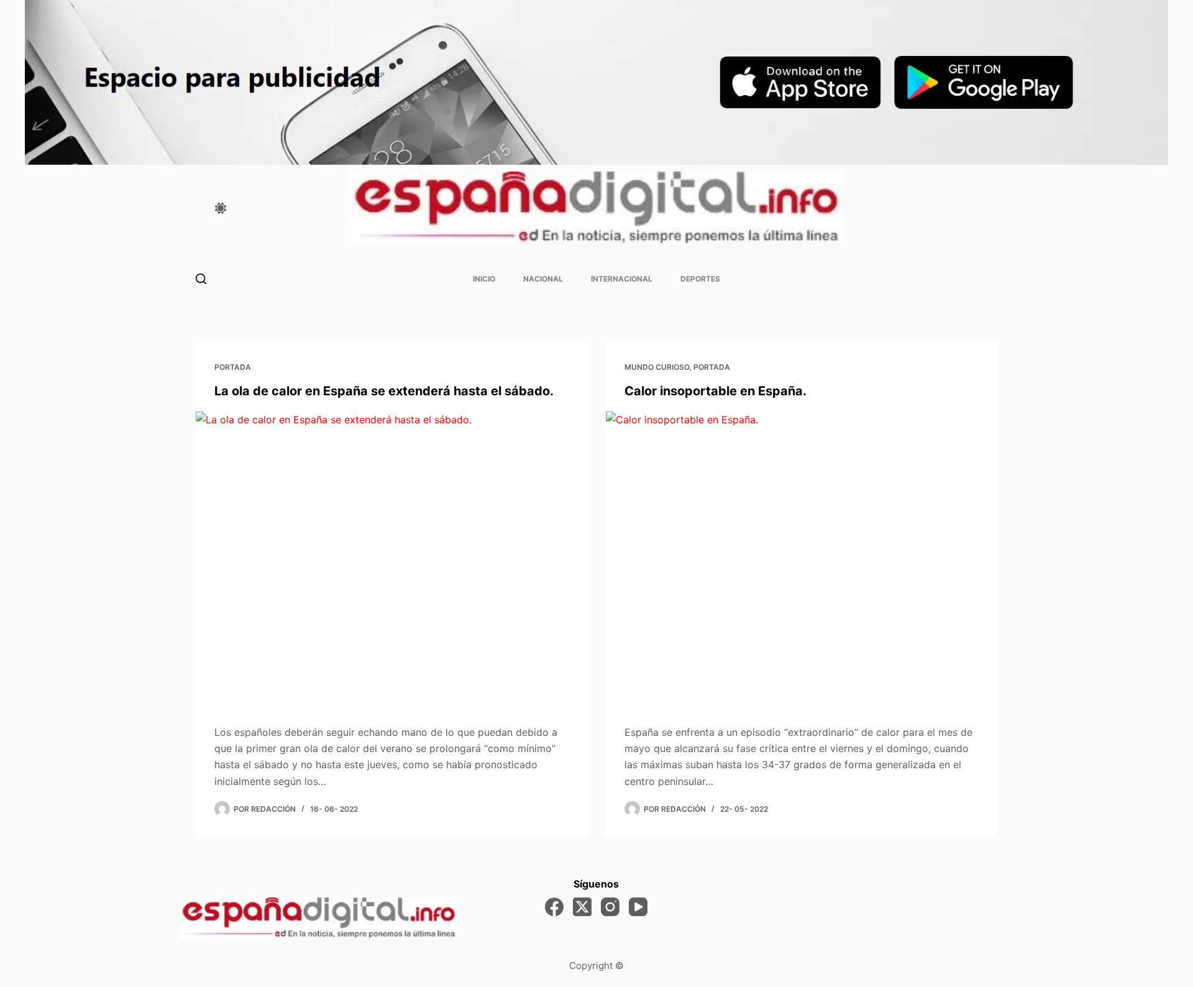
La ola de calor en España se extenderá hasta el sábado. (384, 390)
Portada (232, 367)
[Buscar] (201, 278)
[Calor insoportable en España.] (801, 558)
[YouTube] (638, 906)
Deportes (700, 278)
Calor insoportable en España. (715, 390)
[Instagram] (610, 906)
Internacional (621, 278)
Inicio (484, 278)
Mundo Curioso (656, 367)
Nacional (543, 278)
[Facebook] (554, 906)
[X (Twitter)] (582, 906)
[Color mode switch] (220, 208)
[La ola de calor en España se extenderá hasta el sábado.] (391, 558)
